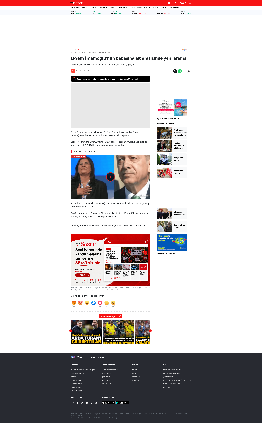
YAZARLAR (85, 8)
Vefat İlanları (136, 380)
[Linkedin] (96, 403)
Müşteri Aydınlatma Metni (172, 373)
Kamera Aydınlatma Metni (172, 384)
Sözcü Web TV (106, 373)
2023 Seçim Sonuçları (78, 373)
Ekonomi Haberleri (77, 384)
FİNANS (156, 8)
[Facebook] (77, 403)
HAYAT (139, 8)
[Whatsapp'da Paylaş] (180, 71)
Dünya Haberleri (76, 391)
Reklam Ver (136, 377)
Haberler (74, 365)
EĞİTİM (163, 8)
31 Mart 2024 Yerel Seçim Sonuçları (83, 370)
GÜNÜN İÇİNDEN (123, 8)
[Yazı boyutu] (189, 71)
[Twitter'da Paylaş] (175, 71)
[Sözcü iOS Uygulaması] (108, 402)
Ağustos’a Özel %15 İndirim (168, 118)
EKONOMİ (103, 8)
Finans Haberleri (76, 380)
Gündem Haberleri (166, 123)
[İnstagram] (73, 403)
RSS (164, 391)
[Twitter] (82, 403)
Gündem (81, 50)
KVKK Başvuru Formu (170, 387)
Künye (134, 373)
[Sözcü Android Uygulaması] (122, 402)
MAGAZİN (147, 8)
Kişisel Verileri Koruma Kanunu (173, 370)
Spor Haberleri (107, 377)
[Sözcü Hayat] (91, 357)
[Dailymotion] (91, 403)
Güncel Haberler (108, 365)
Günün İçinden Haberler (110, 370)
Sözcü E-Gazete (107, 380)
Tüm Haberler (106, 384)
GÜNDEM (95, 8)
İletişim (134, 370)
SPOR (133, 8)
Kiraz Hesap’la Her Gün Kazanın (170, 253)
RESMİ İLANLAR (173, 8)
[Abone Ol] (185, 50)
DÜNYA (112, 8)
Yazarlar (73, 377)
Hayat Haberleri (76, 387)
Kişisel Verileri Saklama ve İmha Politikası (177, 380)
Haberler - (74, 50)
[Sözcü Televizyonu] (73, 357)
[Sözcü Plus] (101, 357)
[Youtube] (87, 403)
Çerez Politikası (168, 377)
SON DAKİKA (75, 8)
